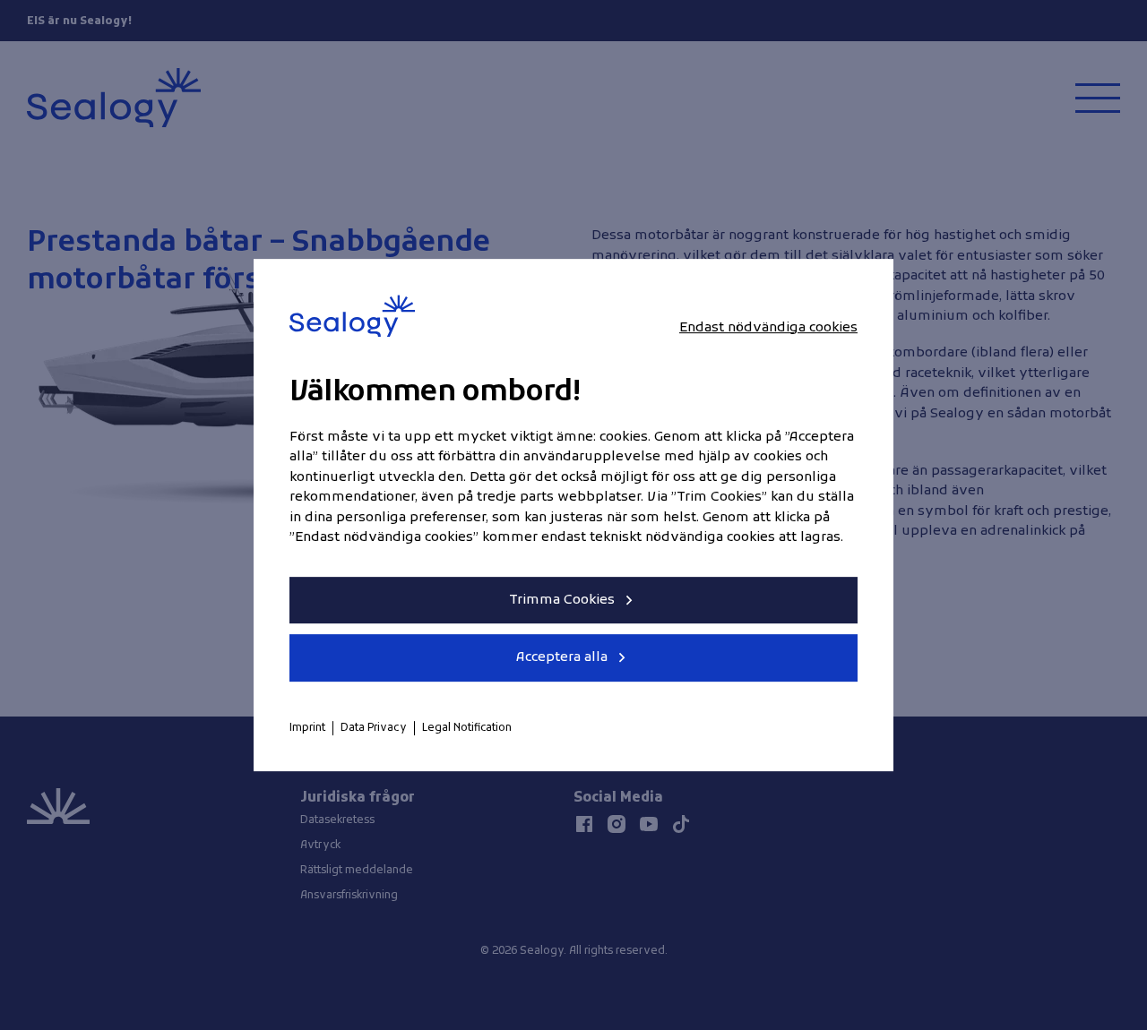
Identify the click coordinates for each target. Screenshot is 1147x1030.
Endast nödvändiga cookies (768, 328)
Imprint (307, 728)
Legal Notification (467, 728)
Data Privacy (374, 728)
